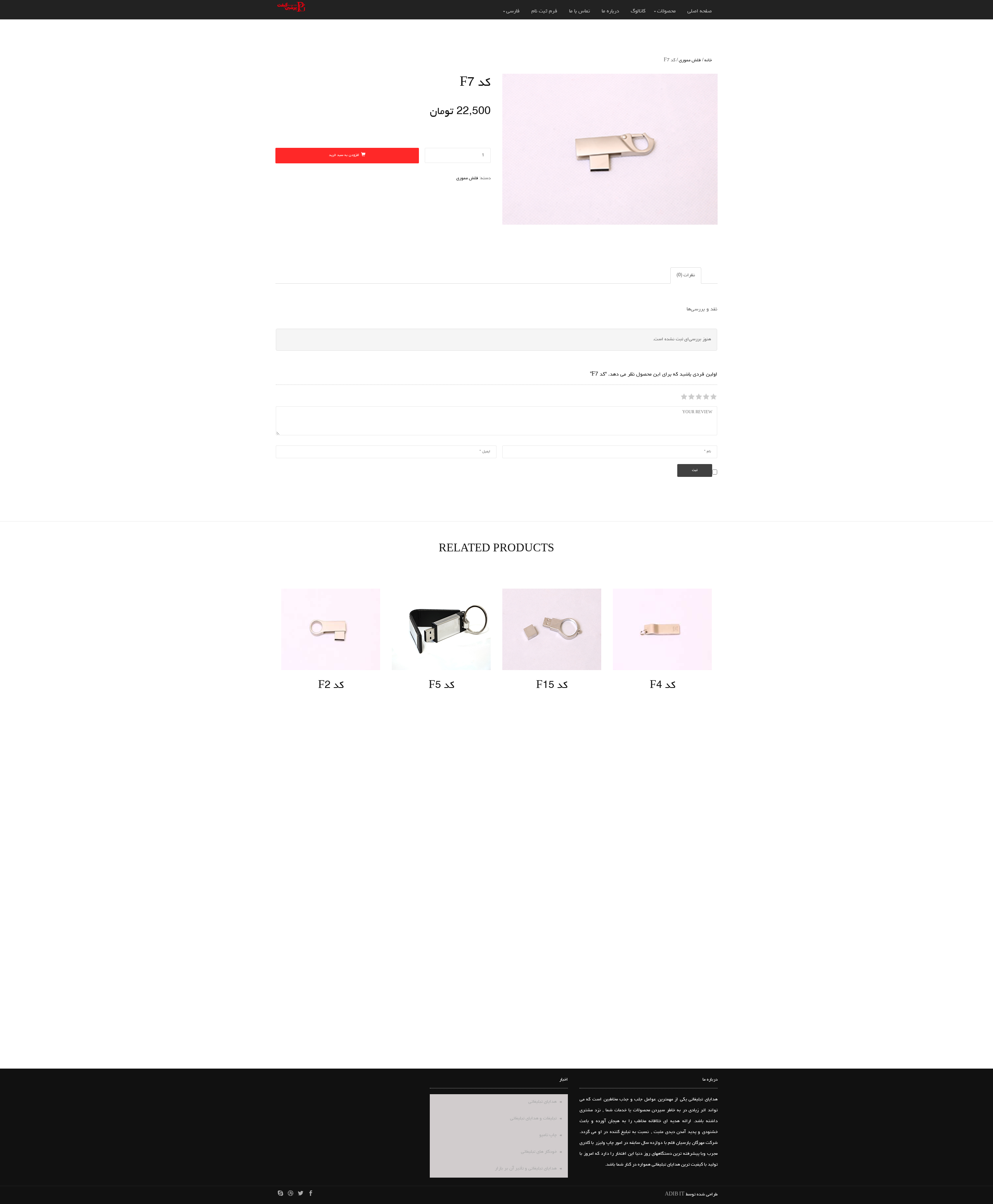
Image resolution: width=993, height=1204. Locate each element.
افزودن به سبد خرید (344, 155)
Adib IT (675, 1194)
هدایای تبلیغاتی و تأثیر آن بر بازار (526, 1168)
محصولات (666, 11)
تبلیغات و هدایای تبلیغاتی (533, 1118)
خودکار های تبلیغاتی (539, 1152)
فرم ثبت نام (544, 11)
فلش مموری (690, 60)
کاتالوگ (638, 11)
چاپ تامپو (548, 1135)
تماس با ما (579, 11)
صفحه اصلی (699, 11)
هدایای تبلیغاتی (542, 1102)
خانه (708, 60)
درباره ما (610, 11)
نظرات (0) (685, 275)
